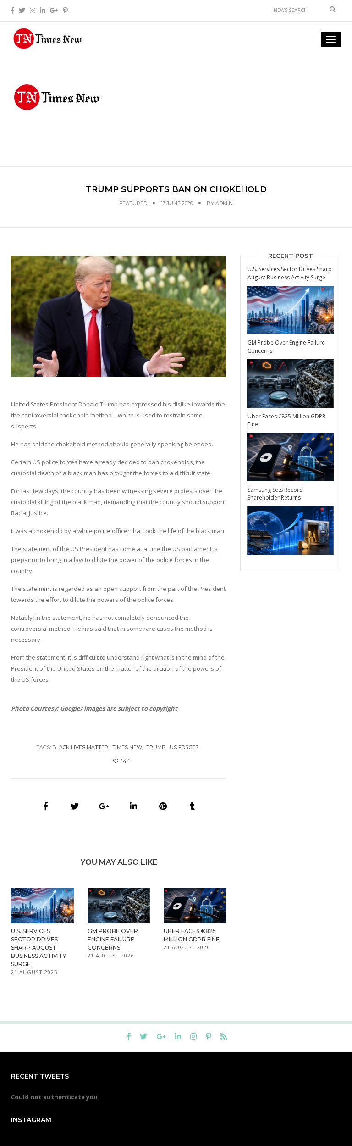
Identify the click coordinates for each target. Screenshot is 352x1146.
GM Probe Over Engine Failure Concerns (113, 939)
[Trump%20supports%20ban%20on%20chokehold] (45, 806)
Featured (133, 203)
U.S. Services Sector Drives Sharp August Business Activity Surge (38, 948)
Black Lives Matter (80, 747)
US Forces (184, 747)
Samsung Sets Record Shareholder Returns (275, 493)
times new (127, 747)
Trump (155, 747)
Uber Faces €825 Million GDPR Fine (286, 420)
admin (224, 203)
